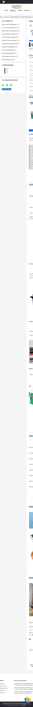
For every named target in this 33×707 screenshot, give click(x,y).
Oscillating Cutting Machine (9, 43)
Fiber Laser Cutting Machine (9, 24)
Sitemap (2, 692)
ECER (24, 705)
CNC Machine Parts (7, 59)
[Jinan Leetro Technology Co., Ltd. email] (4, 85)
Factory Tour (3, 686)
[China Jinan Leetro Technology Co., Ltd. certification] (6, 71)
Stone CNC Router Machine (9, 40)
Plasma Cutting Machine (8, 47)
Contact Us (3, 690)
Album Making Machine (8, 53)
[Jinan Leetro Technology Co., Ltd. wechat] (12, 85)
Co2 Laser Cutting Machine (9, 27)
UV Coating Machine (15, 17)
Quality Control (3, 688)
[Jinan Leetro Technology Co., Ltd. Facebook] (3, 2)
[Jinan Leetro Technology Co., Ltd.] (16, 7)
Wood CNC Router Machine (9, 34)
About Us (27, 10)
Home (6, 10)
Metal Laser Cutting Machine (10, 31)
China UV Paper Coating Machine (19, 703)
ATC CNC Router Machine (9, 37)
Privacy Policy (6, 703)
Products (13, 10)
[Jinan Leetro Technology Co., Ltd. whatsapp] (8, 85)
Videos (20, 10)
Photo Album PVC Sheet (8, 56)
